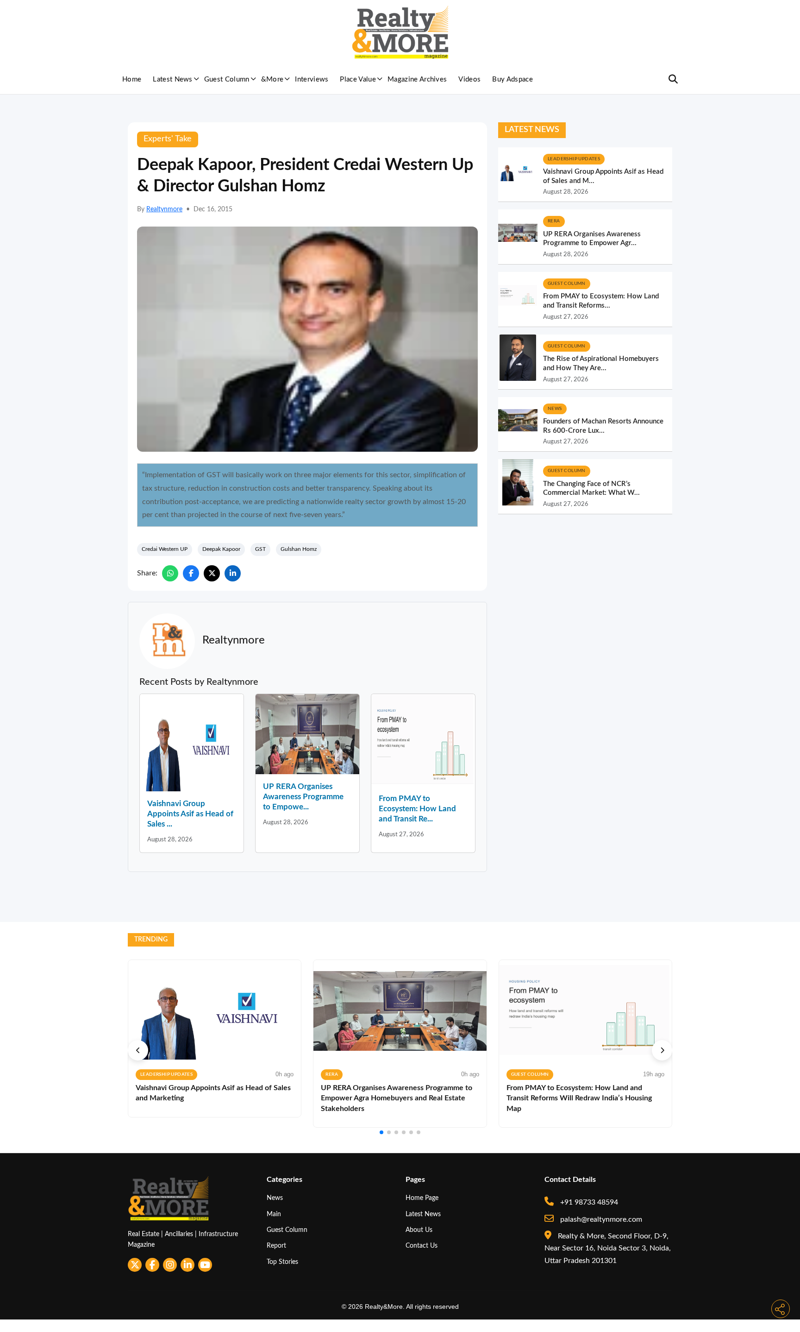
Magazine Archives (417, 79)
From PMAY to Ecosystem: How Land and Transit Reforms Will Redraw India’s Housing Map (579, 1098)
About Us (419, 1229)
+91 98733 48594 (588, 1202)
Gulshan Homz (299, 549)
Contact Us (422, 1245)
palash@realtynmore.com (600, 1219)
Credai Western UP (165, 549)
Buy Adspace (512, 79)
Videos (469, 79)
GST (260, 549)
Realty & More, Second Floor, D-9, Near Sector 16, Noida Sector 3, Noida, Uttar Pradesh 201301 (607, 1248)
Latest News (173, 79)
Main (274, 1214)
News (275, 1197)
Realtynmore (164, 209)
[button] (138, 1050)
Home (131, 79)
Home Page (422, 1197)
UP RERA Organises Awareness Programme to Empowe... (303, 797)
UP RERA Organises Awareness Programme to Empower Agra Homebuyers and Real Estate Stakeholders (396, 1098)
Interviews (311, 79)
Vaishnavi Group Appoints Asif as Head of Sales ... (190, 814)
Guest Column (227, 79)
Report (276, 1245)
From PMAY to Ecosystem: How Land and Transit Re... (417, 809)
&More (272, 79)
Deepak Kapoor (221, 549)
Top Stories (282, 1261)
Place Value (358, 79)
